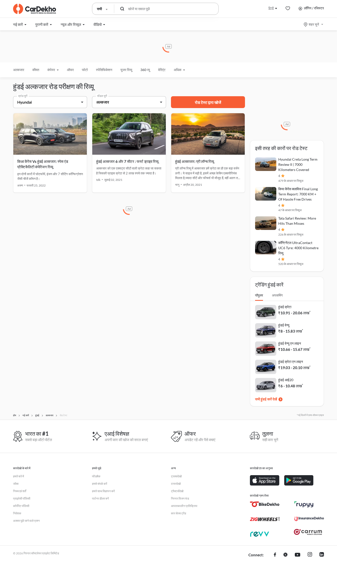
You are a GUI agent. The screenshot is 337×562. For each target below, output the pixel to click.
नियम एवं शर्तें (19, 491)
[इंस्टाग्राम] (310, 555)
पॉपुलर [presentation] (259, 295)
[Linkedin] (321, 555)
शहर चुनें (314, 24)
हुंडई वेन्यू (283, 325)
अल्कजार (18, 70)
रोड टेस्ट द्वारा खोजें (208, 102)
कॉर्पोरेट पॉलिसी (21, 506)
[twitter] (285, 555)
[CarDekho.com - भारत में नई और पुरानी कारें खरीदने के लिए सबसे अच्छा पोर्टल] (34, 9)
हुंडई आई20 (285, 380)
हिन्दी (271, 8)
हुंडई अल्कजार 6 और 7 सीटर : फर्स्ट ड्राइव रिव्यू (127, 161)
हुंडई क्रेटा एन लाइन (290, 361)
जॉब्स (16, 484)
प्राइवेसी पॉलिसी (21, 498)
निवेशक (17, 513)
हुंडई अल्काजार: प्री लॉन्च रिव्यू (194, 161)
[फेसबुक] (275, 555)
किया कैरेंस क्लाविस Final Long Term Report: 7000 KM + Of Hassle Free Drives (298, 194)
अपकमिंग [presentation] (277, 295)
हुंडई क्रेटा (284, 307)
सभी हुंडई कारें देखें (266, 399)
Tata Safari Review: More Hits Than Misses (297, 220)
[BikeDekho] (265, 504)
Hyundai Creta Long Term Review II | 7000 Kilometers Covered (298, 164)
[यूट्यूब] (297, 555)
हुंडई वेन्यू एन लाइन (289, 343)
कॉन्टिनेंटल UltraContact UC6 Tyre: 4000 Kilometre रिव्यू (298, 248)
